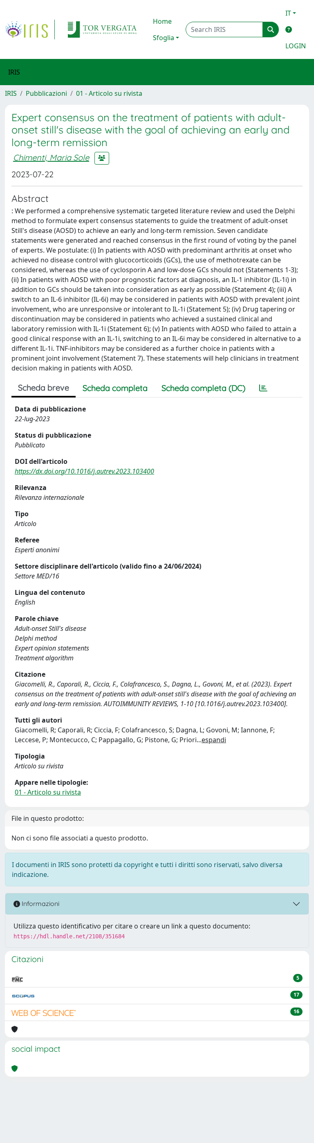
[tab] (263, 388)
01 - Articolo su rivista (109, 93)
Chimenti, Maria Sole (51, 157)
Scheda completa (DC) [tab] (203, 388)
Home (162, 21)
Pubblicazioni (46, 93)
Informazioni (39, 903)
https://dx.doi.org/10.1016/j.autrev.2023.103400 (84, 471)
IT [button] (288, 13)
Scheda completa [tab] (115, 388)
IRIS (11, 93)
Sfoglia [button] (163, 37)
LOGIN (295, 45)
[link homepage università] (102, 29)
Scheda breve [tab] (43, 387)
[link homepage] (30, 29)
